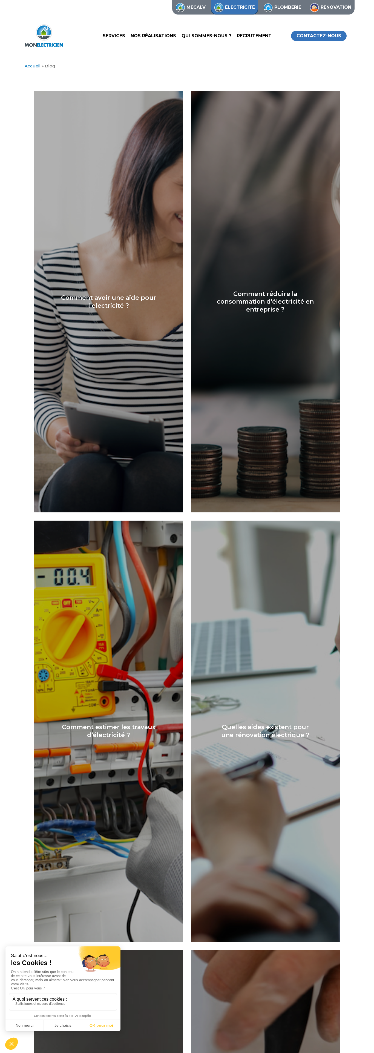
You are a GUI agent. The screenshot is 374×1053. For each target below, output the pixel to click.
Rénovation (336, 7)
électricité (240, 7)
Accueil (33, 66)
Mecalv (196, 7)
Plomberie (287, 7)
